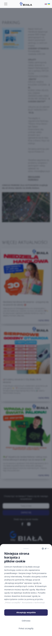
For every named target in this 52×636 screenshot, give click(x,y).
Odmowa (26, 620)
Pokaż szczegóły (26, 628)
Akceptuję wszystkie (26, 612)
